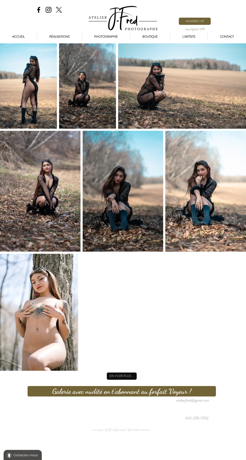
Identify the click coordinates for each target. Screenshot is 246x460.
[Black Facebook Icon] (39, 10)
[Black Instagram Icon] (48, 10)
